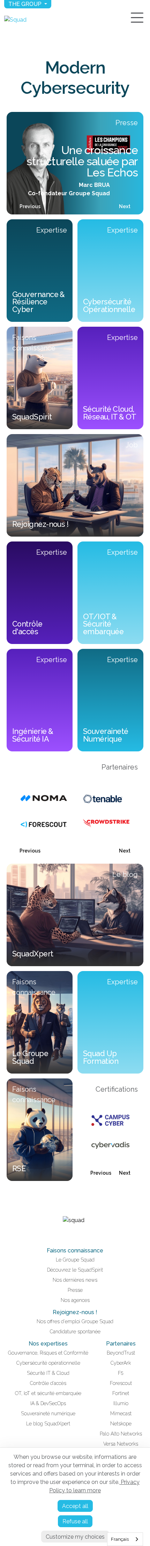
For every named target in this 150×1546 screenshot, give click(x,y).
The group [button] (25, 4)
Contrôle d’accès (48, 1383)
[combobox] (125, 1539)
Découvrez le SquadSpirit (75, 1270)
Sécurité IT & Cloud (48, 1373)
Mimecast (121, 1413)
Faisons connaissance (75, 1250)
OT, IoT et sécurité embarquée (48, 1393)
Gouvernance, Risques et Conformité (48, 1353)
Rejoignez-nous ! (75, 1312)
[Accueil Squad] (15, 19)
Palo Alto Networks (121, 1434)
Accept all (75, 1506)
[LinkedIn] (71, 1234)
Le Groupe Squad (75, 1260)
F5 (120, 1373)
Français (120, 1539)
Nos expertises (48, 1343)
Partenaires (121, 1343)
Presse (75, 1290)
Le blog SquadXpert (48, 1423)
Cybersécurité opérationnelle (48, 1363)
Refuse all (75, 1521)
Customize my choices (75, 1536)
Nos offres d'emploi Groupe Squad (75, 1321)
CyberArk (121, 1363)
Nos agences (75, 1300)
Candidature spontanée (75, 1331)
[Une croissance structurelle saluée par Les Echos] (75, 163)
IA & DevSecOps (48, 1403)
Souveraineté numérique (48, 1413)
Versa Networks (120, 1444)
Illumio (120, 1403)
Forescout (121, 1383)
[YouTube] (79, 1234)
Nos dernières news (75, 1280)
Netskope (121, 1423)
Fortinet (120, 1393)
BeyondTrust (121, 1353)
